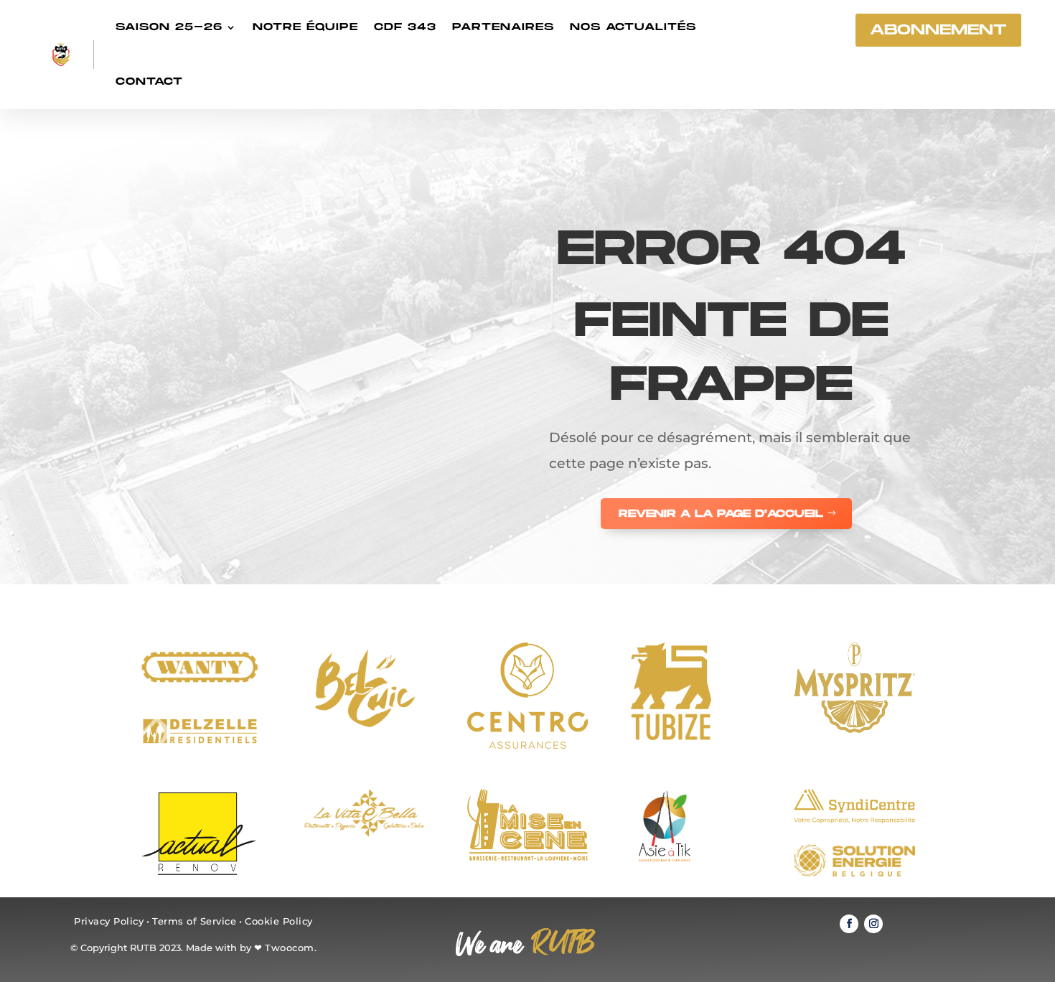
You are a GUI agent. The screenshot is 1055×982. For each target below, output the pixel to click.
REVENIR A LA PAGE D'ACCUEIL (721, 514)
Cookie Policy (279, 921)
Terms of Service (194, 921)
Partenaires (503, 27)
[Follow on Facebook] (849, 924)
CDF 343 (405, 27)
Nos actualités (633, 27)
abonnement (938, 30)
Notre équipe (305, 27)
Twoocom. (290, 947)
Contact (149, 81)
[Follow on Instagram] (873, 924)
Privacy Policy (109, 921)
